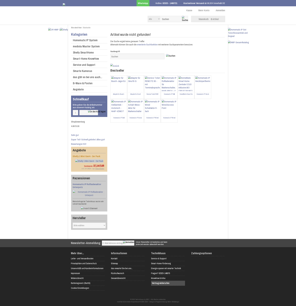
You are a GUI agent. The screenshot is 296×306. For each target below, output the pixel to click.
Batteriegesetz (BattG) (80, 283)
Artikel (209, 19)
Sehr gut (75, 135)
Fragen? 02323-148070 (160, 273)
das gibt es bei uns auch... (87, 77)
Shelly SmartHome (83, 52)
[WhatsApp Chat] (279, 292)
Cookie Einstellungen (80, 288)
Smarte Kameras (82, 71)
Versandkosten (99, 169)
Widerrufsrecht (77, 278)
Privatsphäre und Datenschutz (84, 263)
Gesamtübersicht (118, 278)
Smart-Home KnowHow (86, 59)
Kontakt (114, 258)
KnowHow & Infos (158, 278)
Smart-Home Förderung (161, 263)
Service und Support (84, 65)
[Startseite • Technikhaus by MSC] (90, 4)
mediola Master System (86, 46)
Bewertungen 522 (78, 144)
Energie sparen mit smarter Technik (166, 268)
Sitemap (114, 263)
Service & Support (158, 258)
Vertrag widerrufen (160, 283)
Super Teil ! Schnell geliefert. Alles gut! (88, 139)
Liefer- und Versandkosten (82, 258)
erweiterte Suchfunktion (147, 44)
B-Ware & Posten (82, 83)
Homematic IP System (85, 40)
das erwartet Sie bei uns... (122, 268)
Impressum (75, 273)
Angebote (78, 89)
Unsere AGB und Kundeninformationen (87, 268)
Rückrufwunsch (117, 273)
